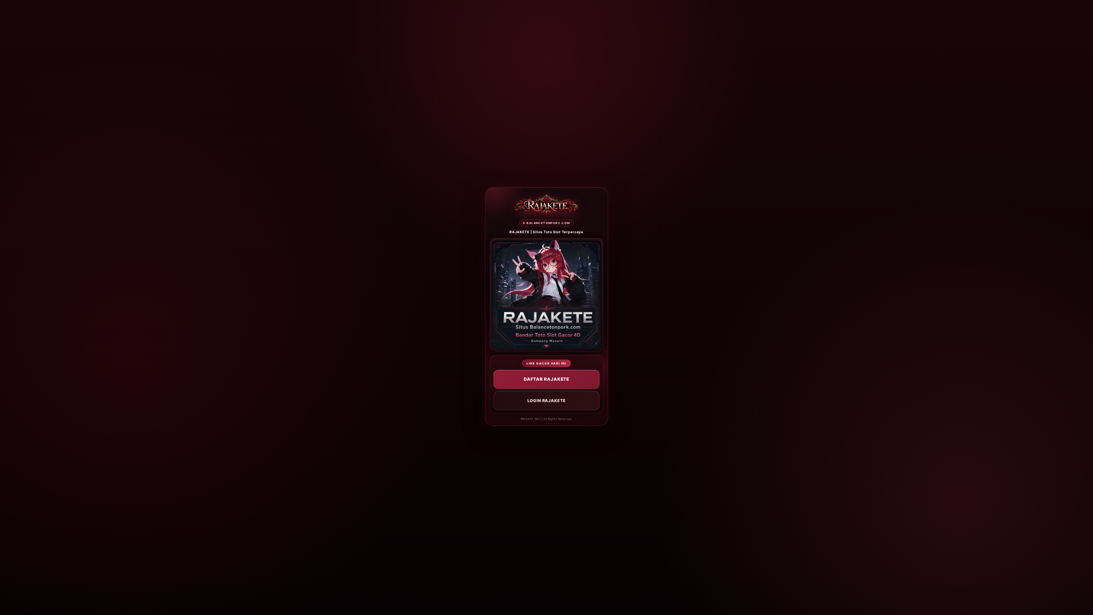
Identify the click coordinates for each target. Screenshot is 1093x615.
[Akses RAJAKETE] (546, 205)
